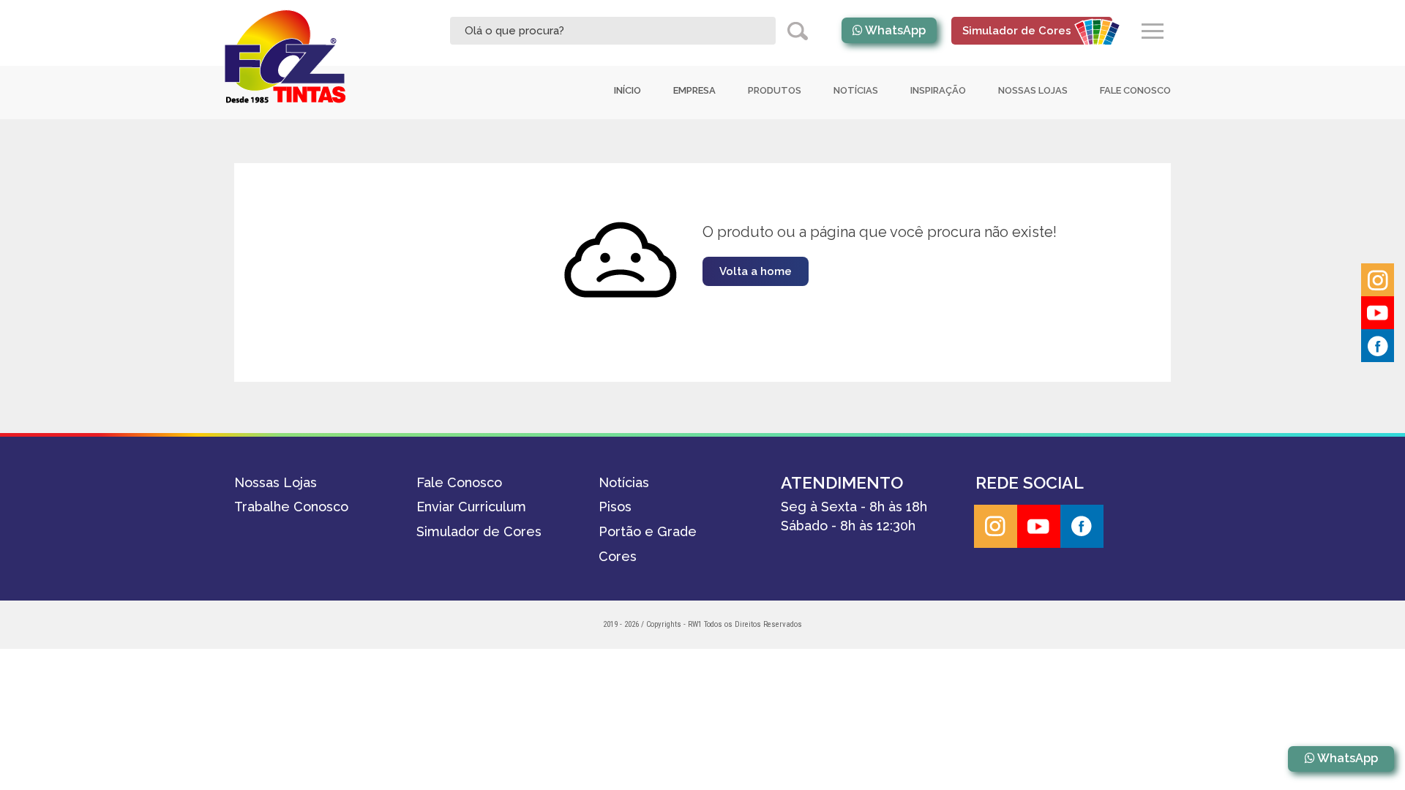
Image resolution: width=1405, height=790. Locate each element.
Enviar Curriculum (471, 506)
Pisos (615, 506)
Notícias (855, 90)
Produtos (774, 90)
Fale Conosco (1135, 90)
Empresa (694, 90)
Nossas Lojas (1033, 90)
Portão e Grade (648, 531)
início (627, 90)
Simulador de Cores (479, 531)
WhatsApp (895, 30)
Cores (618, 556)
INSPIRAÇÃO (938, 90)
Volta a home (755, 271)
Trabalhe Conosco (291, 506)
